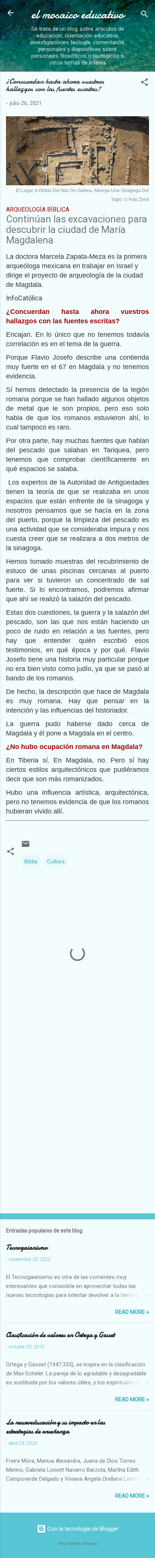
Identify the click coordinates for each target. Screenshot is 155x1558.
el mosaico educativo (77, 14)
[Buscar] (144, 15)
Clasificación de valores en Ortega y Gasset (60, 1335)
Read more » (132, 1312)
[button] (144, 83)
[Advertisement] (77, 1124)
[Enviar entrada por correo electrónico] (25, 846)
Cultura (56, 861)
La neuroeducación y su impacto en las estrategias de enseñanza (55, 1427)
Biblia (30, 861)
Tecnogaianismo (26, 1247)
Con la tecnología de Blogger (82, 1528)
